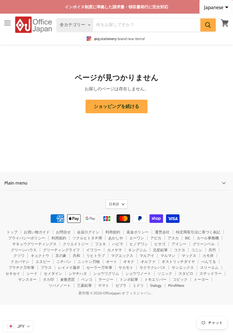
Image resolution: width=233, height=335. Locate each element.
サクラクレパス (152, 267)
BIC (187, 238)
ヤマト (103, 285)
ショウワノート (138, 273)
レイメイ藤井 (69, 267)
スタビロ (185, 273)
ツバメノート (60, 285)
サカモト (125, 267)
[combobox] (18, 326)
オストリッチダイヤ (178, 261)
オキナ (128, 261)
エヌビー (43, 261)
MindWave (176, 285)
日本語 (114, 204)
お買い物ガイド (37, 232)
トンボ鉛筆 (129, 279)
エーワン (136, 238)
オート (111, 261)
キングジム (137, 250)
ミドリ (138, 285)
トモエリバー (155, 279)
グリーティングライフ (61, 250)
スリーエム (209, 267)
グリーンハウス (24, 250)
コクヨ (179, 250)
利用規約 (112, 232)
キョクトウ (40, 255)
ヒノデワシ (139, 244)
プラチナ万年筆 (21, 267)
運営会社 (162, 232)
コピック (180, 279)
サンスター (27, 279)
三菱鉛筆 (84, 285)
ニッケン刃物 (89, 261)
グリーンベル (204, 244)
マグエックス (122, 255)
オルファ (148, 261)
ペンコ (86, 279)
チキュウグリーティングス (34, 244)
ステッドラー (210, 273)
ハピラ (117, 244)
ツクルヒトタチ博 (87, 238)
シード (32, 273)
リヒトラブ (95, 255)
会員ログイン (88, 232)
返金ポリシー (137, 232)
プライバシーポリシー (26, 238)
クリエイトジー (76, 244)
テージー (106, 279)
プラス (46, 267)
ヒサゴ (159, 244)
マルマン (168, 255)
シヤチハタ (77, 273)
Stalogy (156, 285)
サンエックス (183, 267)
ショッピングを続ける (116, 106)
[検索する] (208, 25)
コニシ (196, 250)
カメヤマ (114, 250)
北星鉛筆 (160, 250)
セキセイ (12, 273)
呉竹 (212, 250)
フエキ (100, 244)
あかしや (115, 238)
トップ (12, 232)
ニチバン (64, 261)
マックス (189, 255)
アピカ (155, 238)
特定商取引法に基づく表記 (198, 232)
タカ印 (48, 279)
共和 (76, 255)
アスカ (173, 238)
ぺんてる (208, 261)
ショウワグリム (106, 273)
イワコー (93, 250)
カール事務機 (208, 238)
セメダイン (53, 273)
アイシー (179, 244)
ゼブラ (120, 285)
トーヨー (201, 279)
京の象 (60, 255)
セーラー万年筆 (99, 267)
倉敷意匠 (67, 279)
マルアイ (147, 255)
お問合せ (63, 232)
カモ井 (208, 255)
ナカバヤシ (20, 261)
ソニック (164, 273)
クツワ (18, 255)
